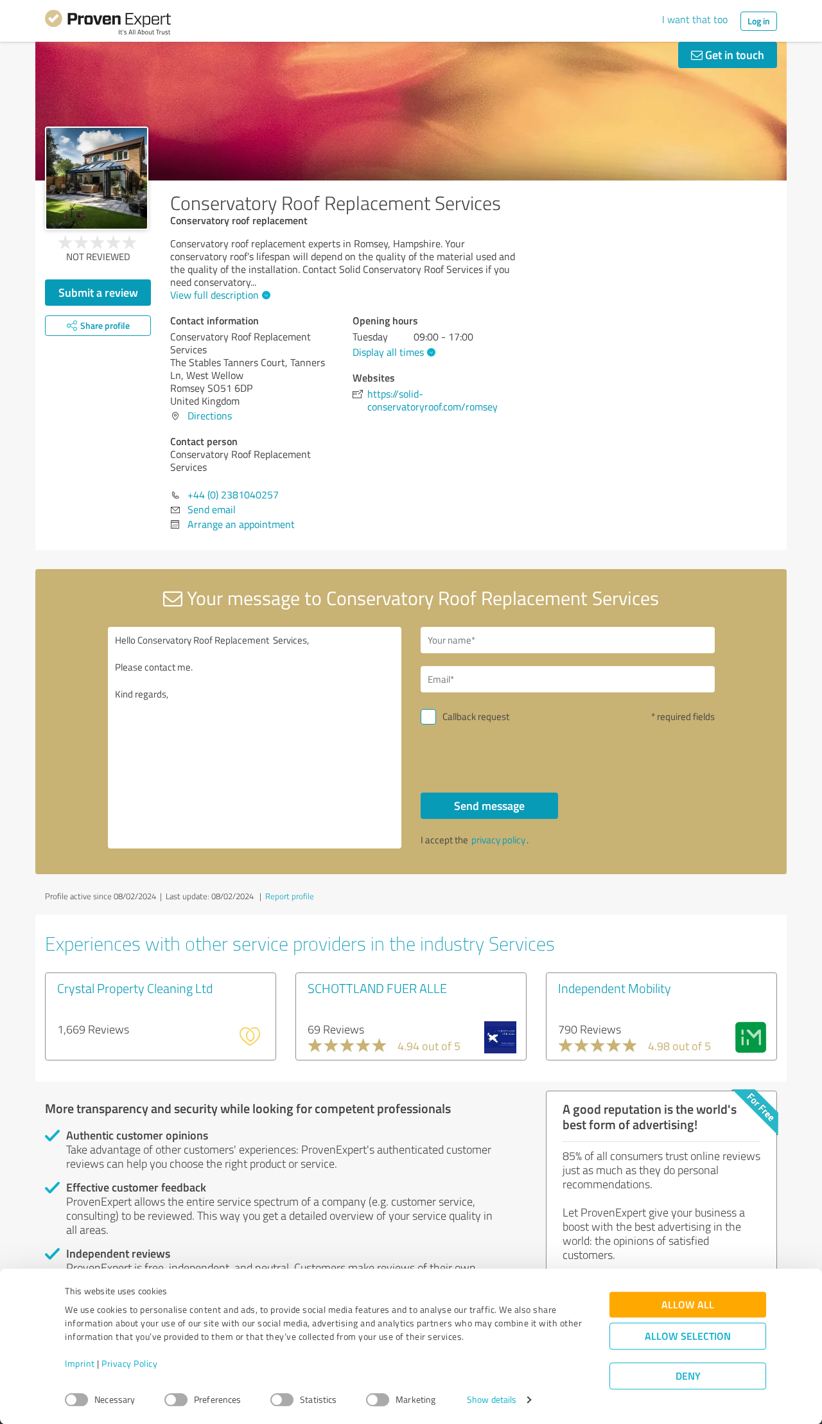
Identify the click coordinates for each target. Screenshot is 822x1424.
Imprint (80, 1364)
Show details (491, 1400)
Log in (759, 21)
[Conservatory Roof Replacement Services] (96, 178)
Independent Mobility (614, 988)
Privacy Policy (129, 1364)
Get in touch (733, 54)
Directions (210, 416)
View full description (214, 295)
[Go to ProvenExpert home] (108, 24)
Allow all (687, 1304)
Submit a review (98, 292)
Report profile (289, 896)
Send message (489, 805)
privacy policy (498, 840)
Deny (688, 1376)
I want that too (695, 19)
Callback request (475, 716)
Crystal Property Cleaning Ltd (135, 988)
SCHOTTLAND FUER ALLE (377, 988)
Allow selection (688, 1336)
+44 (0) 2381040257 (233, 495)
